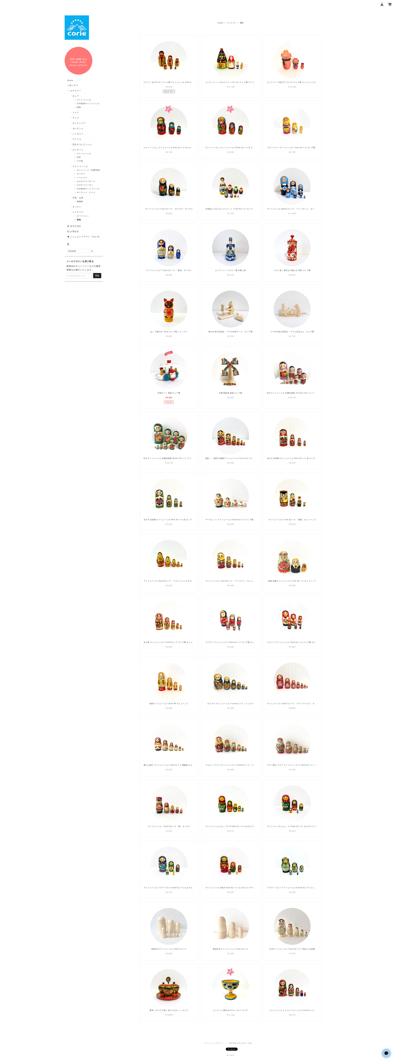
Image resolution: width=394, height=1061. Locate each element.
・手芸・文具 (78, 197)
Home (220, 23)
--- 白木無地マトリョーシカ (88, 103)
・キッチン (77, 207)
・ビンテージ (78, 150)
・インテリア (78, 212)
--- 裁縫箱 (80, 201)
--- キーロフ (81, 174)
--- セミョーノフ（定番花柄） (89, 170)
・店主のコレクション (82, 144)
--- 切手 (79, 157)
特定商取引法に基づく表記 (240, 1043)
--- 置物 (79, 219)
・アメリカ (77, 139)
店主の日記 (75, 226)
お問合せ (74, 231)
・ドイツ (76, 112)
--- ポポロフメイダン (85, 185)
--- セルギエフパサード (86, 181)
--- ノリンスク (82, 177)
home (70, 80)
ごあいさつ (72, 85)
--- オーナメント (83, 216)
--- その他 (80, 161)
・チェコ (76, 117)
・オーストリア (79, 123)
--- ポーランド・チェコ (86, 192)
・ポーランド (78, 128)
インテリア (231, 23)
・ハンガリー (78, 133)
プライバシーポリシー (213, 1043)
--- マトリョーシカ (84, 100)
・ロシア (76, 96)
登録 (97, 275)
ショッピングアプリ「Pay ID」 (86, 236)
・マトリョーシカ (80, 166)
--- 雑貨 (79, 107)
